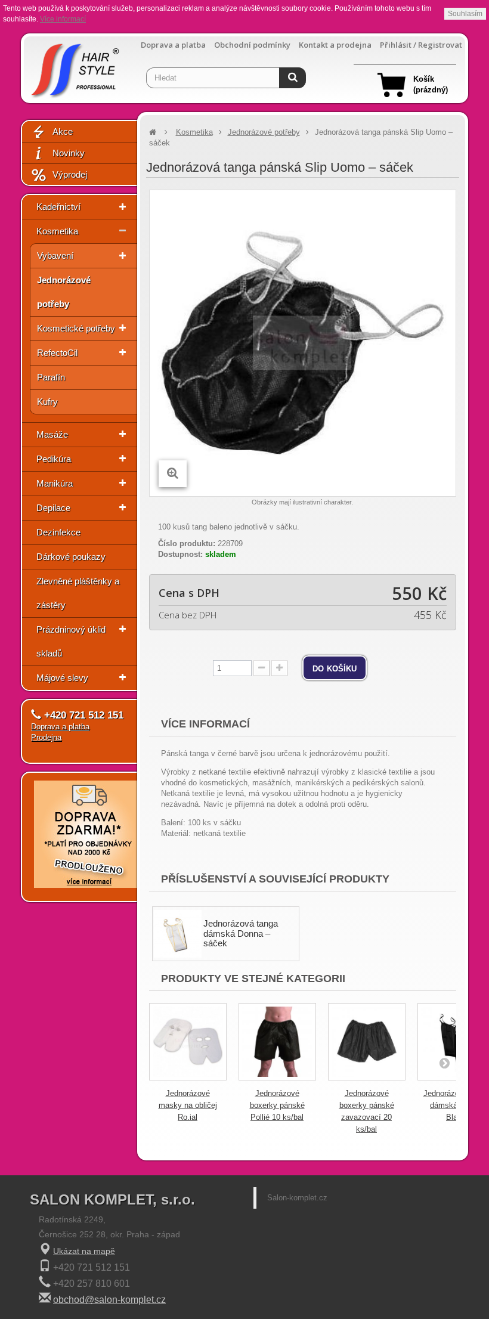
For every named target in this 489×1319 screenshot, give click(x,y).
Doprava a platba (173, 45)
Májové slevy (62, 678)
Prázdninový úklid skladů (71, 641)
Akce (62, 131)
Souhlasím (465, 14)
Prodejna (46, 737)
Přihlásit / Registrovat (421, 45)
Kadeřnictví (58, 207)
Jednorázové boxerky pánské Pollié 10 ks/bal (277, 1105)
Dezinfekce (58, 532)
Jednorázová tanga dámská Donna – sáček (240, 933)
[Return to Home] (152, 132)
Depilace (53, 508)
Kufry (47, 402)
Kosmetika (57, 231)
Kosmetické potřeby (76, 328)
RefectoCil (57, 353)
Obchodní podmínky (252, 45)
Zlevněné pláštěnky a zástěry (77, 593)
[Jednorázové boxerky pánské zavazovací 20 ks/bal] (367, 1041)
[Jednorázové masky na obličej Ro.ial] (188, 1041)
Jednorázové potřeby (64, 292)
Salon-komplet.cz (297, 1197)
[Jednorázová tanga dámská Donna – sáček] (178, 934)
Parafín (51, 377)
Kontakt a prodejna (335, 45)
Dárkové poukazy (71, 557)
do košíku (334, 668)
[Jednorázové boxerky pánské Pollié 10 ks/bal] (277, 1041)
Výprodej (69, 174)
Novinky (68, 153)
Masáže (52, 434)
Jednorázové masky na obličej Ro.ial (188, 1105)
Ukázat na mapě (84, 1251)
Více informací (63, 19)
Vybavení (55, 255)
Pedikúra (53, 459)
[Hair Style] (73, 67)
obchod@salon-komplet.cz (109, 1300)
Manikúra (54, 483)
